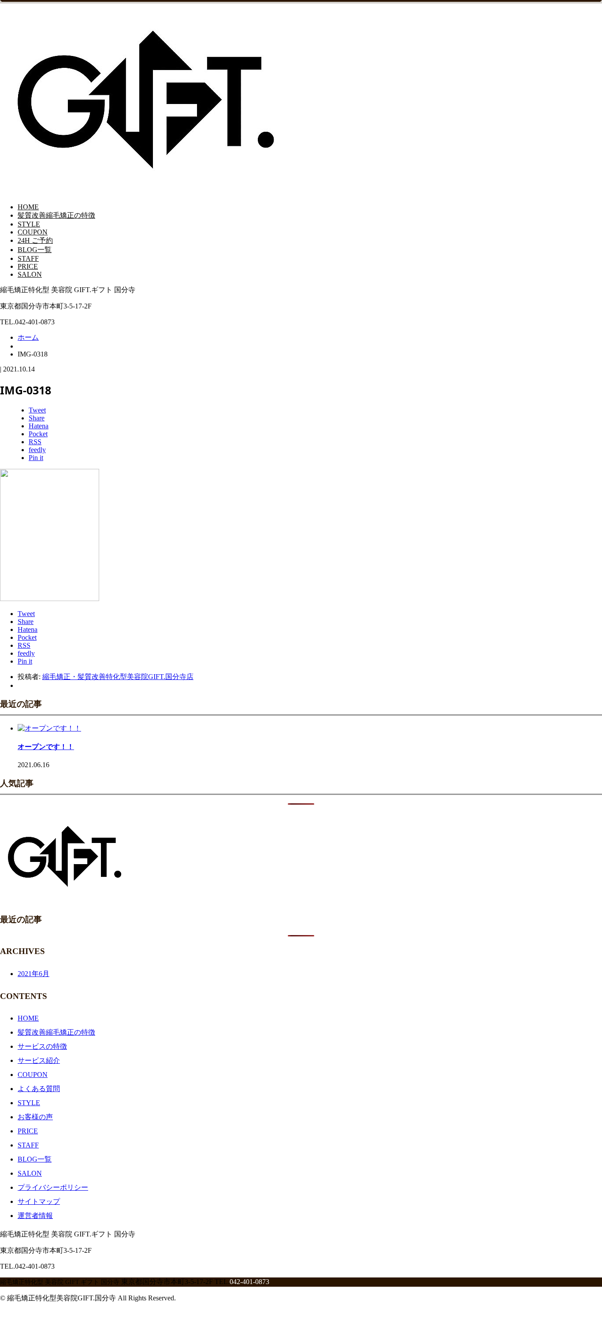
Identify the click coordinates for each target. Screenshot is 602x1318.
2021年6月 (33, 973)
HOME (28, 207)
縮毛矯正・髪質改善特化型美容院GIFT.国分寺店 (117, 676)
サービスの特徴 (42, 1046)
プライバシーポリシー (53, 1187)
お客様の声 (35, 1117)
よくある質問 (39, 1088)
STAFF (28, 258)
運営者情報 (35, 1215)
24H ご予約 (35, 240)
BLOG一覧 (35, 249)
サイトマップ (39, 1201)
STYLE (29, 224)
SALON (30, 274)
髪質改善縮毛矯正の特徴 (56, 215)
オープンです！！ (46, 746)
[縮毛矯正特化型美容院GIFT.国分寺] (149, 185)
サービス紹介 (39, 1060)
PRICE (28, 266)
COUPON (33, 232)
